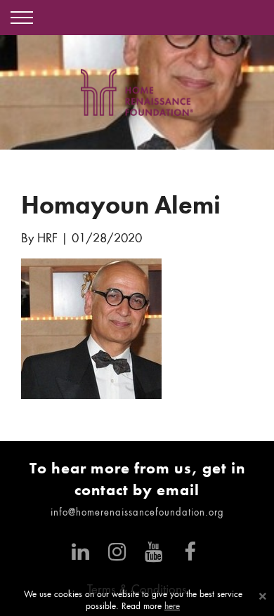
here (172, 607)
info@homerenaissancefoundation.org (137, 513)
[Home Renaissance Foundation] (137, 92)
